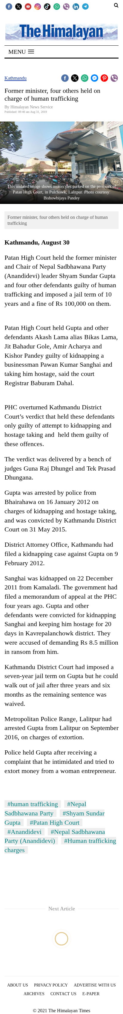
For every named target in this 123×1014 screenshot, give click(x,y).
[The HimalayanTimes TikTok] (47, 6)
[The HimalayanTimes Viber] (66, 6)
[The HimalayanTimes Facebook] (9, 6)
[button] (21, 52)
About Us (17, 985)
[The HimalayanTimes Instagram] (37, 6)
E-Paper (90, 994)
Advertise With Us (95, 985)
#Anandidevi (24, 831)
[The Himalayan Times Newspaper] (61, 31)
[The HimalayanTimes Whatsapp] (57, 6)
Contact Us (63, 994)
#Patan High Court (54, 822)
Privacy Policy (51, 985)
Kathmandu (15, 78)
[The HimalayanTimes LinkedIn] (76, 6)
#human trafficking (32, 804)
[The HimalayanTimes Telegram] (85, 6)
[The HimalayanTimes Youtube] (28, 6)
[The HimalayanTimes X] (18, 6)
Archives (34, 994)
